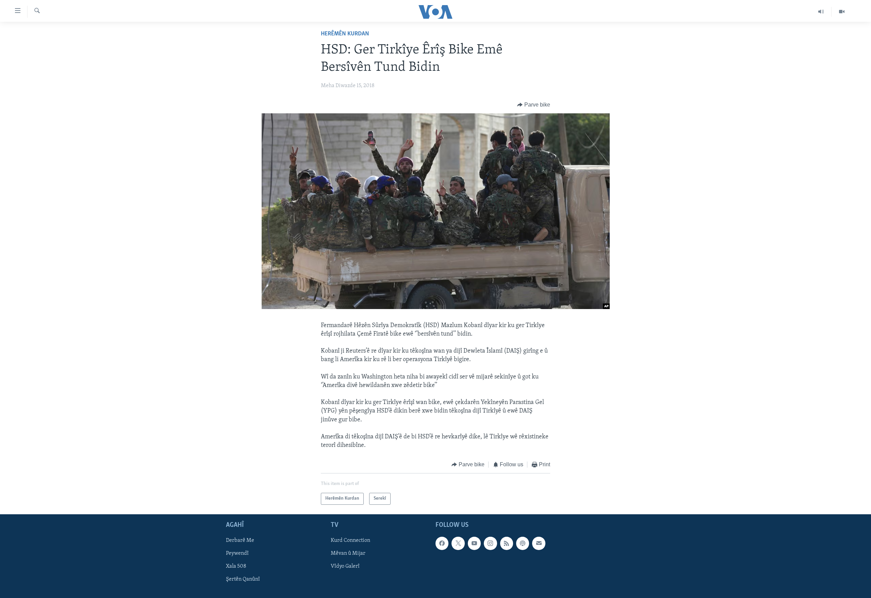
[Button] (533, 104)
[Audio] (821, 11)
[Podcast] (522, 543)
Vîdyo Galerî (345, 566)
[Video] (842, 11)
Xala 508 (236, 566)
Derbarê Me (240, 540)
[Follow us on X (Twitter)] (457, 543)
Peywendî (237, 553)
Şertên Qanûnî (243, 579)
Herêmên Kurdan (345, 34)
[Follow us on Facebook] (442, 543)
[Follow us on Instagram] (490, 543)
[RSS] (506, 543)
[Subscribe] (538, 543)
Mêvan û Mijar (348, 553)
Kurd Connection (350, 540)
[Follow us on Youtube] (474, 543)
